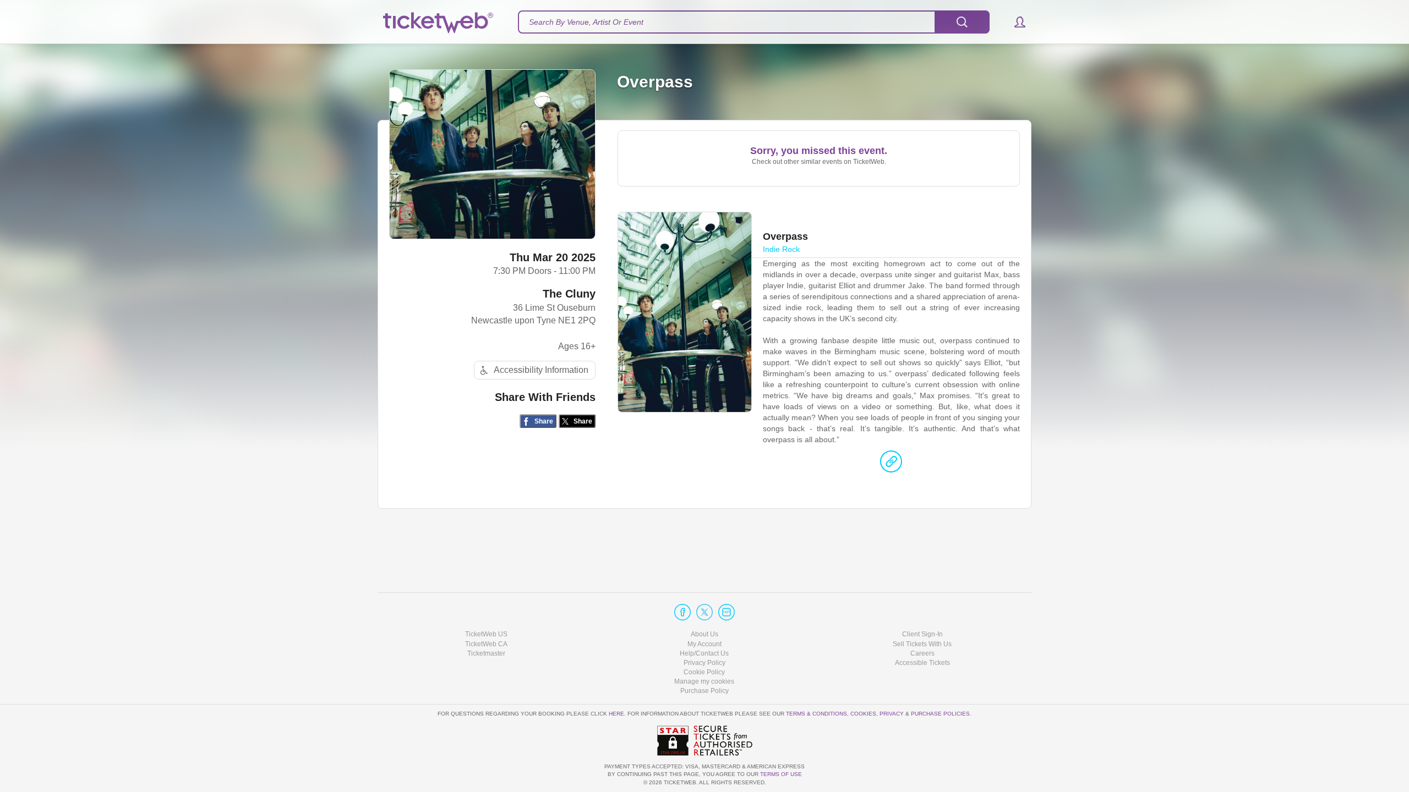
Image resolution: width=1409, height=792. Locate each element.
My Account (704, 644)
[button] (1014, 22)
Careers (922, 653)
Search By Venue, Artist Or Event (586, 22)
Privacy (892, 714)
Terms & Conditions (816, 714)
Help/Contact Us (704, 653)
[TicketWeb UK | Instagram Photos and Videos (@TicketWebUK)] (726, 612)
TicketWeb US (486, 634)
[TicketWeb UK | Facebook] (682, 612)
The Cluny (569, 294)
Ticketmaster (486, 653)
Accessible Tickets (922, 663)
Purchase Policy (704, 691)
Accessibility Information (541, 370)
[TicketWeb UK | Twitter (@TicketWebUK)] (704, 612)
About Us (704, 634)
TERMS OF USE (781, 774)
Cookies (863, 714)
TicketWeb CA (486, 644)
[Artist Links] (891, 464)
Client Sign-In (922, 634)
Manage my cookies (704, 681)
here (616, 714)
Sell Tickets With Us (922, 644)
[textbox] (754, 22)
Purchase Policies (940, 714)
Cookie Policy (704, 672)
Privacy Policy (704, 663)
